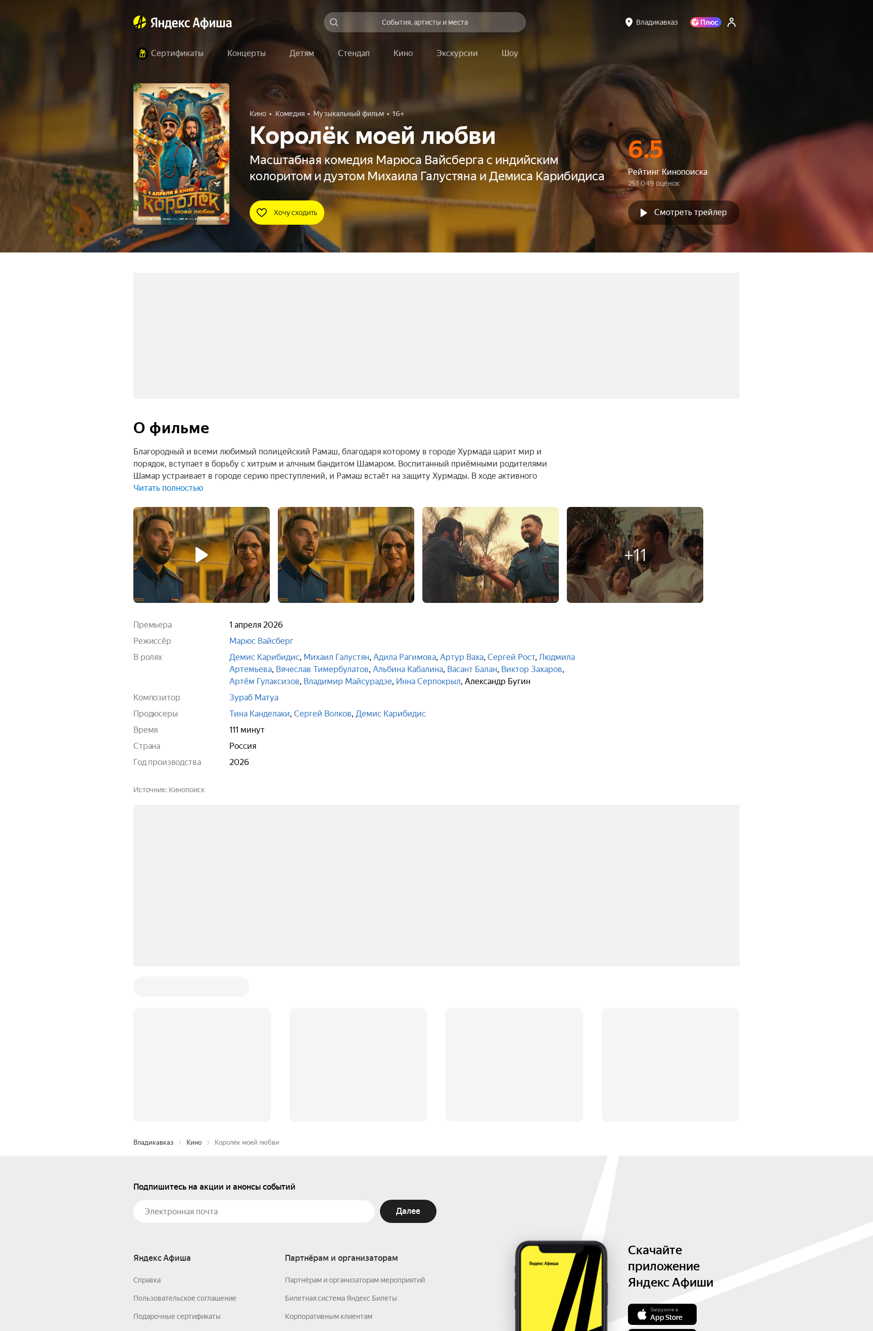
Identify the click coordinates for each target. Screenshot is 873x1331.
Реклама (347, 1301)
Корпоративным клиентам (328, 1163)
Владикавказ (153, 989)
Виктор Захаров (531, 669)
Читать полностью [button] (168, 488)
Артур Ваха (461, 657)
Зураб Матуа (253, 697)
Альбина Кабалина (408, 669)
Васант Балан (472, 669)
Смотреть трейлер (690, 212)
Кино (194, 989)
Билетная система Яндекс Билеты (341, 1145)
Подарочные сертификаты (177, 1163)
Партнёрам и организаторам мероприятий (355, 1127)
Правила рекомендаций (172, 1218)
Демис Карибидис (264, 657)
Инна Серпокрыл (428, 681)
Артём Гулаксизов (264, 681)
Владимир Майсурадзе (348, 681)
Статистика (301, 1301)
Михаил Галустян (336, 657)
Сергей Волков (323, 714)
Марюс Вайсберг (261, 641)
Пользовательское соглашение (184, 1145)
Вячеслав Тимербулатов (322, 669)
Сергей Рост (511, 657)
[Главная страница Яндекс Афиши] (140, 22)
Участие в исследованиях (175, 1200)
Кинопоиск (187, 790)
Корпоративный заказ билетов (335, 1182)
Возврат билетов (161, 1182)
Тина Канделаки (259, 714)
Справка (147, 1127)
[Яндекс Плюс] (705, 22)
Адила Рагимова (404, 657)
